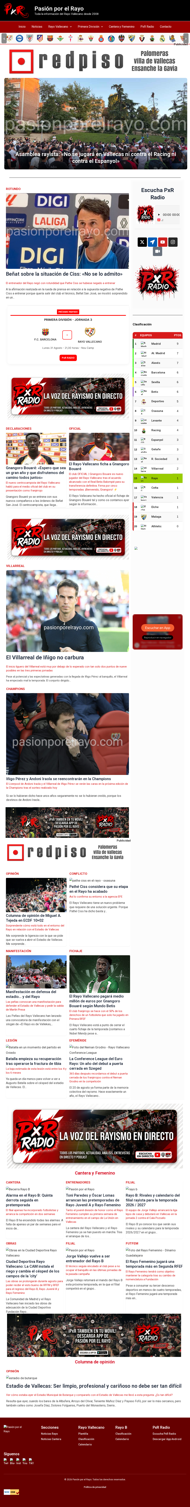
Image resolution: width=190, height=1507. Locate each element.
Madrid (156, 343)
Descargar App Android (167, 1439)
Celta (154, 487)
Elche (155, 507)
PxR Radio (147, 26)
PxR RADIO (68, 357)
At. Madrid (158, 353)
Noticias (37, 26)
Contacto (165, 26)
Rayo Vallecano (58, 26)
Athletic (156, 526)
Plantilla (83, 1433)
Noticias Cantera (51, 1439)
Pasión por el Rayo (59, 8)
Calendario (85, 1444)
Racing (156, 430)
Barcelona (158, 372)
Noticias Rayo (49, 1433)
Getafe (156, 449)
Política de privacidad (95, 1487)
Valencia (157, 497)
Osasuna (157, 411)
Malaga (156, 516)
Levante (156, 420)
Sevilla (155, 382)
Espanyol (157, 440)
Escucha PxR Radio (164, 1433)
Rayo (154, 478)
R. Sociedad (159, 459)
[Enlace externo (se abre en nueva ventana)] (96, 62)
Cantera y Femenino (122, 26)
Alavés (155, 363)
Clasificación (86, 1439)
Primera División (88, 26)
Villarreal (157, 468)
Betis (154, 391)
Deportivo (157, 401)
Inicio (22, 26)
